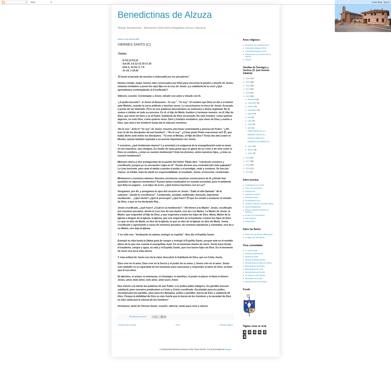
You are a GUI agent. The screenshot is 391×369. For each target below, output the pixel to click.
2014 (248, 172)
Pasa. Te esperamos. (254, 188)
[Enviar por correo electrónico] (153, 316)
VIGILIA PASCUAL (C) (256, 131)
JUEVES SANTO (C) (255, 138)
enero (250, 153)
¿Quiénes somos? (252, 194)
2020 (248, 93)
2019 (248, 96)
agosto (251, 114)
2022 (248, 86)
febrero (251, 150)
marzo (250, 146)
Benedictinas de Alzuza (165, 15)
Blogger (228, 349)
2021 (248, 89)
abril (250, 128)
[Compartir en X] (159, 316)
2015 (248, 168)
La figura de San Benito (255, 237)
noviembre (252, 103)
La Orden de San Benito (255, 275)
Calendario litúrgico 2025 (255, 51)
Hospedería (250, 221)
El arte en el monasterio (255, 215)
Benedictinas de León (254, 269)
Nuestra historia (251, 197)
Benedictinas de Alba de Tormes (258, 263)
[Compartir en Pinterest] (164, 316)
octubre (251, 106)
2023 (248, 82)
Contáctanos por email (254, 185)
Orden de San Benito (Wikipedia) (258, 234)
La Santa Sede (251, 251)
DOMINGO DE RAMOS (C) (258, 142)
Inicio (178, 325)
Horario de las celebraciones (257, 45)
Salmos (248, 60)
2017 (248, 161)
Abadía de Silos (251, 257)
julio (250, 117)
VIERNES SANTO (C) (256, 135)
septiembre (253, 110)
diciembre (252, 99)
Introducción (250, 191)
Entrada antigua (226, 325)
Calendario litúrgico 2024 (255, 48)
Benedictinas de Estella (255, 266)
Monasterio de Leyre (253, 278)
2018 (248, 158)
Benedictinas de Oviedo (255, 272)
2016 (248, 165)
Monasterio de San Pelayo (256, 282)
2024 (248, 78)
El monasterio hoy (252, 201)
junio (250, 121)
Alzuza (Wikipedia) (253, 207)
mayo (250, 124)
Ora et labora (250, 218)
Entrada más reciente (127, 325)
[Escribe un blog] (156, 316)
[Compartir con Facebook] (161, 316)
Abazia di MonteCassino (255, 260)
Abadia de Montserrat (254, 254)
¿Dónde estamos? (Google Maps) (259, 204)
